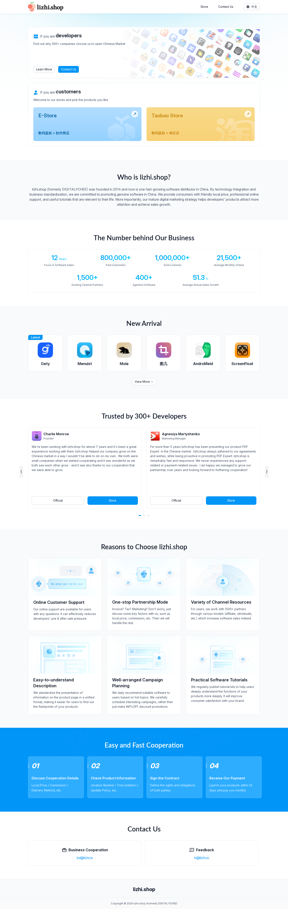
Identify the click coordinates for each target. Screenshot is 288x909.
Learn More (44, 69)
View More (142, 381)
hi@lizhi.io (201, 858)
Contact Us (225, 6)
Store (204, 6)
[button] (21, 472)
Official (58, 500)
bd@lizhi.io (85, 858)
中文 (254, 6)
